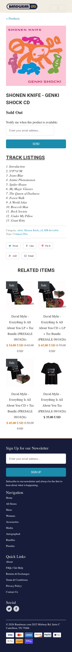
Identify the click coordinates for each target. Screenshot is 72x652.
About (9, 562)
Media (9, 528)
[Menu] (54, 8)
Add (14, 255)
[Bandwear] (22, 7)
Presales (10, 546)
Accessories (12, 522)
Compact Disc (20, 234)
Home (9, 497)
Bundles (10, 540)
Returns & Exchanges (17, 574)
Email (31, 255)
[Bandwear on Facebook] (16, 609)
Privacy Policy (14, 586)
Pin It (47, 245)
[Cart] (62, 8)
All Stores (11, 504)
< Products (13, 18)
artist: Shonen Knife (28, 230)
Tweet (15, 245)
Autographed (13, 534)
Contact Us (12, 592)
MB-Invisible (51, 230)
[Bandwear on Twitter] (9, 609)
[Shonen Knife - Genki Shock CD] (36, 56)
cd (41, 230)
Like (32, 245)
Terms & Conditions (17, 580)
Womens (10, 516)
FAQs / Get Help (14, 568)
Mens (9, 510)
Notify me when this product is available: (32, 122)
